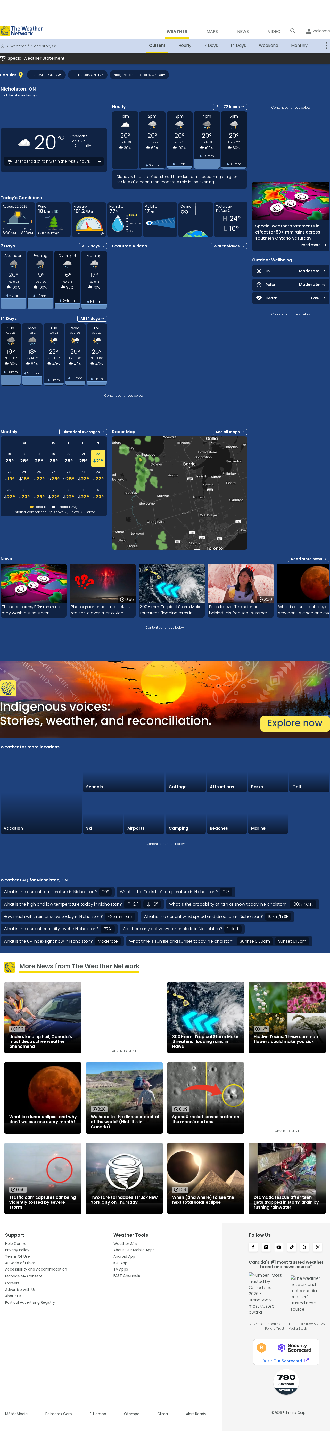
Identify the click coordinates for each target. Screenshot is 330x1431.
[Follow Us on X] (317, 1247)
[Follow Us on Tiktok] (291, 1247)
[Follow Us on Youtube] (279, 1247)
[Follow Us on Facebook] (253, 1247)
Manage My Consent (24, 1276)
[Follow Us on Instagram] (266, 1247)
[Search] (292, 30)
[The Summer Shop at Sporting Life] (309, 813)
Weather (18, 46)
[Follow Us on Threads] (304, 1247)
